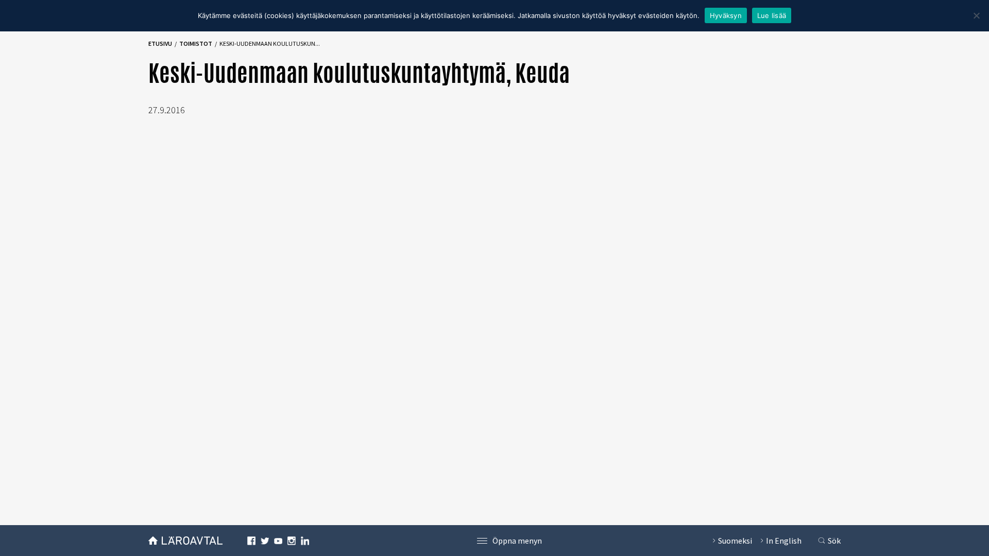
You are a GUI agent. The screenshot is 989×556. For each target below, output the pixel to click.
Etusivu (160, 43)
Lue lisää (771, 15)
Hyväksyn (726, 15)
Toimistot (195, 43)
